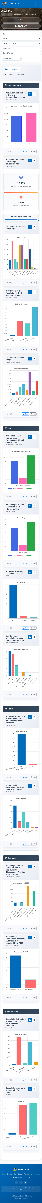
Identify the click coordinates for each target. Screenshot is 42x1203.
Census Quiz (18, 1177)
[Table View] (34, 94)
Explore (9, 1174)
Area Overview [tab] (12, 69)
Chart (26, 151)
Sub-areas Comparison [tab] (15, 74)
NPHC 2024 (13, 4)
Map (15, 1174)
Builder (20, 1174)
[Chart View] (30, 94)
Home (4, 1174)
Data (34, 151)
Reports (26, 1174)
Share (21, 20)
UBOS (26, 1177)
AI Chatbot (36, 1174)
